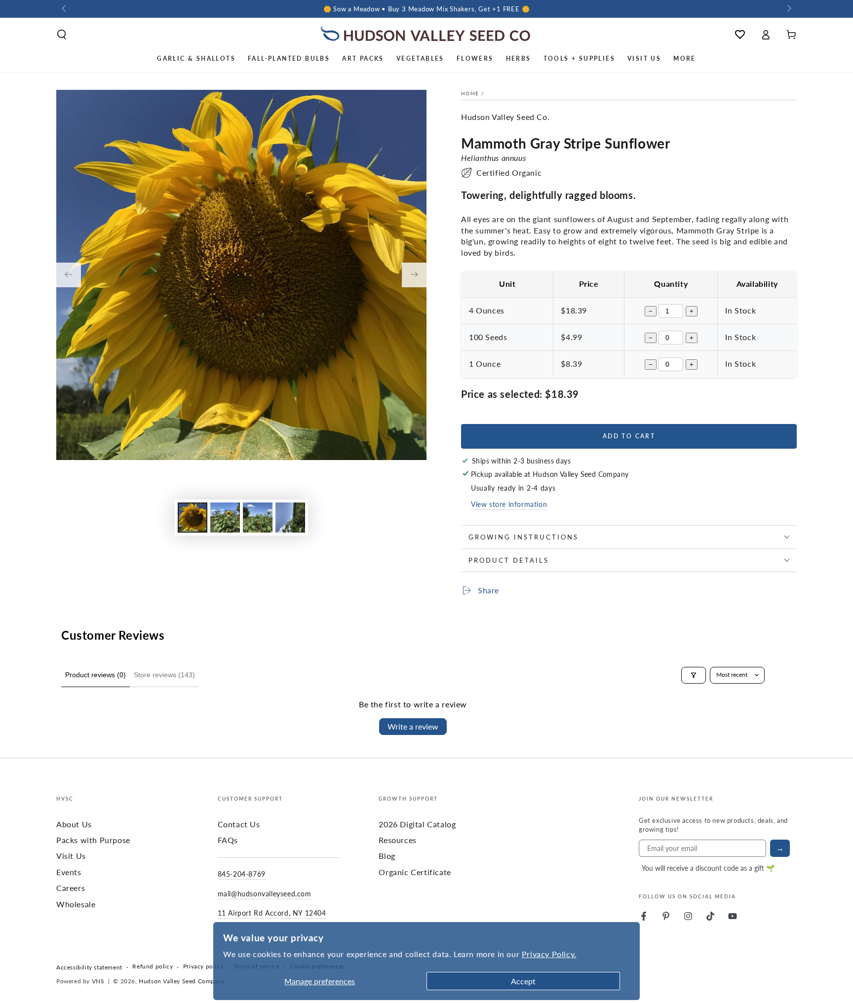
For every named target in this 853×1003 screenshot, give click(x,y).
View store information (509, 504)
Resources (397, 840)
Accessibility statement (89, 967)
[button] (62, 34)
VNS (98, 981)
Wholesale (75, 904)
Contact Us (239, 824)
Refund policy (152, 966)
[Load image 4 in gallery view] (290, 517)
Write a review (413, 726)
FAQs (228, 840)
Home (470, 93)
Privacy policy (203, 966)
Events (68, 872)
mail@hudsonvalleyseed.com (264, 893)
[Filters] (693, 675)
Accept (523, 981)
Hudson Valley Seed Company (182, 981)
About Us (74, 824)
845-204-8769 (242, 874)
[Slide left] (64, 9)
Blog (387, 855)
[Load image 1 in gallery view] (192, 517)
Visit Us (71, 855)
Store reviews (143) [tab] (164, 675)
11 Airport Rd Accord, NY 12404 (272, 913)
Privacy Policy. (549, 954)
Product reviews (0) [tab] (95, 675)
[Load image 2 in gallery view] (225, 517)
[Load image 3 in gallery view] (257, 517)
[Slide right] (788, 9)
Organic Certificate (415, 872)
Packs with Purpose (93, 840)
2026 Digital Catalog (417, 824)
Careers (70, 887)
